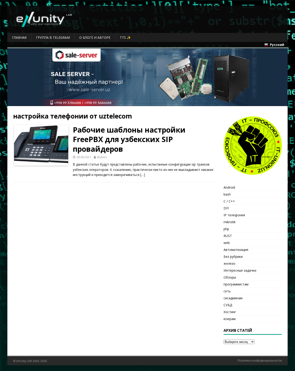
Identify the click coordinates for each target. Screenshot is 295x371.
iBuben (102, 157)
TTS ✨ (125, 37)
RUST (228, 236)
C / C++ (229, 201)
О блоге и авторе (94, 37)
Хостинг (230, 312)
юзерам (230, 319)
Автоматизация (236, 249)
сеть (227, 291)
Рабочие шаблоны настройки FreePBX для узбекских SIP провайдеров (129, 139)
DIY (226, 208)
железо (229, 263)
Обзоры (230, 277)
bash (227, 194)
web (227, 242)
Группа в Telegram (53, 37)
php (226, 229)
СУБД (228, 305)
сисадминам (233, 298)
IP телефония (234, 215)
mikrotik (230, 222)
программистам (236, 284)
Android (229, 187)
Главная (19, 37)
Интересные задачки (240, 270)
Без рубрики (233, 256)
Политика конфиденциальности (260, 360)
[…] (142, 174)
